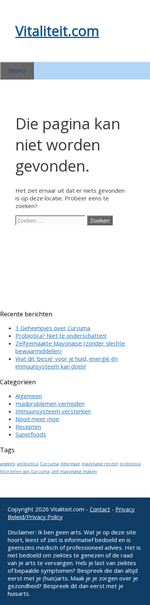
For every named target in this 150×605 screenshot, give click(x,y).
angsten (7, 463)
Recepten (28, 426)
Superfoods (30, 434)
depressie (70, 463)
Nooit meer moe (37, 419)
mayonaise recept (100, 463)
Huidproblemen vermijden (50, 403)
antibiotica (27, 463)
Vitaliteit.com (57, 30)
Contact (100, 509)
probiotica (130, 463)
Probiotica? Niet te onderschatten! (61, 335)
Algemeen (28, 396)
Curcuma (49, 463)
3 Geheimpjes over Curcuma (52, 328)
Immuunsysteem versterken (53, 411)
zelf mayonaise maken (74, 471)
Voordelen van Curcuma (25, 471)
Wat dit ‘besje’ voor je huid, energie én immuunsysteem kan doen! (66, 362)
